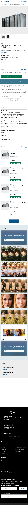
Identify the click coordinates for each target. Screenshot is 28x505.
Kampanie (3, 465)
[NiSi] (3, 41)
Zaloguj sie (25, 1)
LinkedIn (3, 453)
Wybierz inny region (5, 493)
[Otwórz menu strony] (2, 1)
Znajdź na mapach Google (14, 436)
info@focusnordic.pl (5, 445)
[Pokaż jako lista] (26, 147)
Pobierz (5, 369)
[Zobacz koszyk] (19, 1)
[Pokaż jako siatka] (24, 147)
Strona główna (3, 4)
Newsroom (3, 467)
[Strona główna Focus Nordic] (6, 1)
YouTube (3, 451)
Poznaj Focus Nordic (20, 445)
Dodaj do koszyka (12, 76)
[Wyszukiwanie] (16, 1)
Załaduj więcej (14, 221)
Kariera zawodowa (19, 449)
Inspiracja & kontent (5, 462)
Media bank (4, 469)
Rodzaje (2, 69)
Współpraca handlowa (20, 447)
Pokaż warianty (24, 69)
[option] (3, 37)
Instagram (3, 447)
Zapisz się (23, 488)
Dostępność (18, 451)
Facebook (3, 449)
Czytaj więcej (4, 52)
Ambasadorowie (5, 460)
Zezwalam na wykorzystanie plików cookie (14, 239)
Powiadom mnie (16, 214)
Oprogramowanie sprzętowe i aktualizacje (6, 472)
